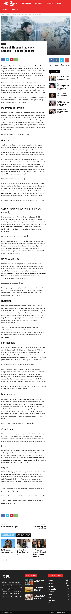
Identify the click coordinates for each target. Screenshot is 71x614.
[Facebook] (3, 59)
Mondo (14, 10)
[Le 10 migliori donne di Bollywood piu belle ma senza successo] (39, 543)
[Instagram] (7, 596)
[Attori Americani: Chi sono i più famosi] (52, 95)
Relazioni (49, 3)
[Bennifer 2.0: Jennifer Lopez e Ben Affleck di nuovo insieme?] (52, 103)
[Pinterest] (11, 59)
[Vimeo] (16, 596)
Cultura (3, 44)
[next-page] (5, 560)
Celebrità (13, 3)
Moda (59, 3)
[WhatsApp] (16, 59)
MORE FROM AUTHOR (23, 535)
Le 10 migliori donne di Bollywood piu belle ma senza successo (39, 553)
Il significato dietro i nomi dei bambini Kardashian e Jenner (63, 78)
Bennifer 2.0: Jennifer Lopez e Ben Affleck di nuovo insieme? (63, 103)
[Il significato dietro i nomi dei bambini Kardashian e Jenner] (52, 78)
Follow (56, 58)
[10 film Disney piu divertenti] (29, 582)
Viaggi (5, 10)
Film (4, 3)
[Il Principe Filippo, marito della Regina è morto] (52, 111)
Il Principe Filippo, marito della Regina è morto (63, 111)
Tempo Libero (26, 3)
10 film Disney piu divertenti (39, 580)
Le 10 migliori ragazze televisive (38, 527)
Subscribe (67, 58)
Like (51, 58)
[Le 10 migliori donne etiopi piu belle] (23, 543)
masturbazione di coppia (9, 527)
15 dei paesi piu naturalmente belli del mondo (39, 589)
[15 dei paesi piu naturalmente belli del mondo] (29, 589)
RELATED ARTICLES (8, 535)
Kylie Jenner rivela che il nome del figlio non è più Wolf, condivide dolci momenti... (63, 87)
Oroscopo (38, 3)
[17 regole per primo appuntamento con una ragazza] (29, 597)
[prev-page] (2, 560)
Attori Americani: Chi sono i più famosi (63, 94)
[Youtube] (20, 596)
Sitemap (53, 612)
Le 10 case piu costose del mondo (7, 551)
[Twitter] (7, 59)
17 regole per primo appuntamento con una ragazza (39, 596)
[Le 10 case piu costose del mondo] (8, 543)
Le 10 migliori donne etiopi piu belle (22, 552)
